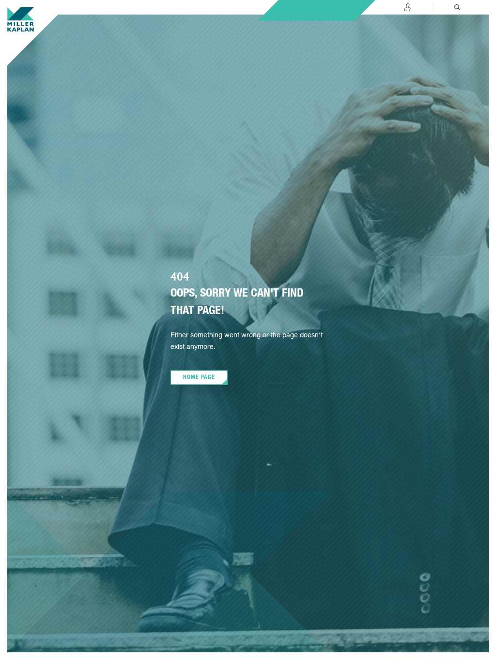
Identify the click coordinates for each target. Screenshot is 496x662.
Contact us (317, 5)
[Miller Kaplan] (20, 19)
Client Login (407, 7)
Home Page (199, 377)
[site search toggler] (457, 7)
